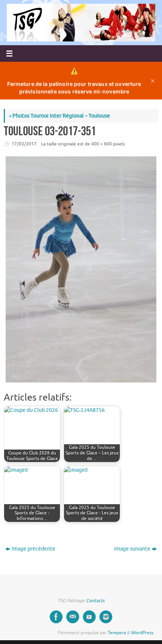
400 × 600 (101, 144)
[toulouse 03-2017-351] (81, 269)
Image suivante (132, 549)
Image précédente (33, 549)
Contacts (95, 601)
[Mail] (72, 616)
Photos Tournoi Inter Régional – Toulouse (59, 116)
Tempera (117, 633)
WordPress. (142, 633)
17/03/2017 (24, 144)
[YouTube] (89, 616)
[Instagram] (105, 616)
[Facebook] (56, 616)
